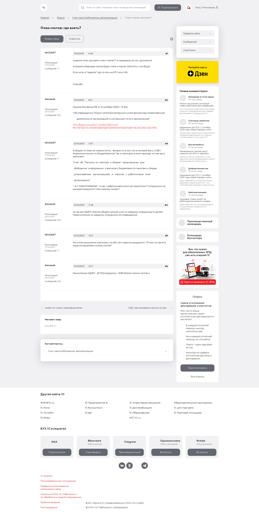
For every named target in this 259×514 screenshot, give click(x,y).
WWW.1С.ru (47, 402)
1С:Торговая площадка (188, 412)
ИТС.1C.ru (135, 417)
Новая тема (52, 38)
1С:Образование (139, 412)
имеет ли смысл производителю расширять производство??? (65, 308)
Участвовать (93, 452)
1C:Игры (45, 417)
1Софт (88, 412)
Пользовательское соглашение (58, 481)
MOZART (50, 52)
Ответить (74, 38)
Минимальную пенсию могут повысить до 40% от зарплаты (194, 152)
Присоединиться (129, 452)
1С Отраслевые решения (145, 402)
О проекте (46, 476)
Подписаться (169, 7)
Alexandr (50, 99)
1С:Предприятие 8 (96, 402)
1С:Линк (45, 407)
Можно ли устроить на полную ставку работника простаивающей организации (196, 105)
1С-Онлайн (47, 412)
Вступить (165, 452)
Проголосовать (197, 368)
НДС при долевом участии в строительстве (150, 308)
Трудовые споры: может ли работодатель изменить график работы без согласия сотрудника (196, 201)
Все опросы (197, 376)
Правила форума (50, 502)
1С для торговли (184, 407)
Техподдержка (48, 507)
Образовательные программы (193, 402)
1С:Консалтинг (94, 407)
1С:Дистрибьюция (141, 407)
